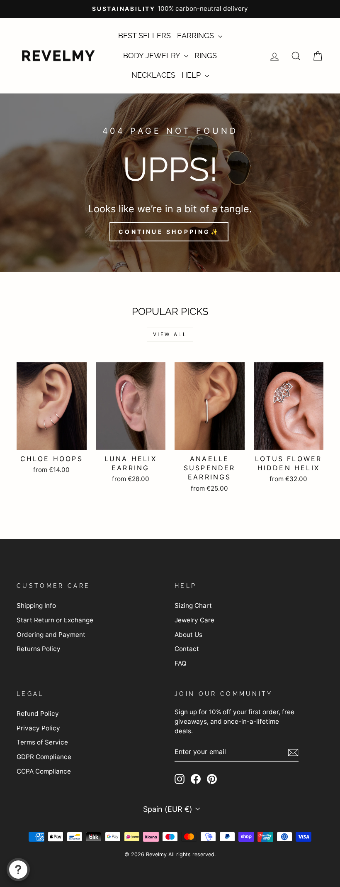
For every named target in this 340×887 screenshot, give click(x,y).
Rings (205, 55)
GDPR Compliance (44, 757)
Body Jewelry (152, 55)
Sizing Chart (193, 605)
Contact (187, 649)
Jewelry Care (194, 620)
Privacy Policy (38, 728)
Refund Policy (38, 713)
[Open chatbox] (18, 869)
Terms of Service (42, 742)
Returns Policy (39, 649)
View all (170, 334)
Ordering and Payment (51, 635)
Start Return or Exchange (55, 620)
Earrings (196, 35)
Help (192, 75)
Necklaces (153, 75)
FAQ (181, 663)
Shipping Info (36, 605)
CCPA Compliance (44, 771)
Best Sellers (144, 35)
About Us (188, 635)
